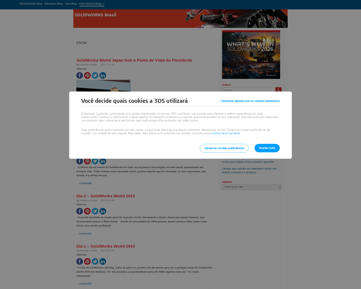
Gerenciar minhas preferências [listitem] (224, 148)
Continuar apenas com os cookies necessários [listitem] (250, 100)
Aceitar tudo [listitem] (267, 147)
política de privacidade (225, 133)
